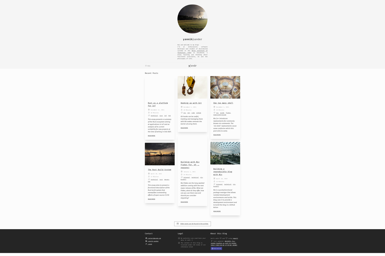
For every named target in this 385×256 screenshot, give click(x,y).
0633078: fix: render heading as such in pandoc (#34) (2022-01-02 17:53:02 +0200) (224, 243)
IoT (165, 116)
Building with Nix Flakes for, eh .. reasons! (190, 165)
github (198, 113)
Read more (151, 135)
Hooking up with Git (191, 103)
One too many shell (223, 103)
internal (186, 177)
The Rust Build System (159, 169)
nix (184, 113)
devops (166, 179)
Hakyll (235, 238)
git (188, 113)
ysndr (149, 244)
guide (222, 113)
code (193, 113)
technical (154, 116)
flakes (228, 113)
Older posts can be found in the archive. (194, 224)
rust (161, 116)
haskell (183, 179)
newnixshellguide (219, 115)
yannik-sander (153, 241)
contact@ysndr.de (154, 238)
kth (169, 116)
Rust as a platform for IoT (158, 104)
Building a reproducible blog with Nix (222, 172)
